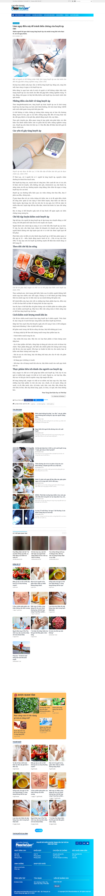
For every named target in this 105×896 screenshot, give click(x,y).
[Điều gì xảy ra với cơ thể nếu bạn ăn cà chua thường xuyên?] (21, 573)
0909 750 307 (58, 882)
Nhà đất (16, 854)
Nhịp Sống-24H (19, 15)
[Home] (12, 15)
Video (66, 15)
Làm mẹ (74, 857)
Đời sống (17, 856)
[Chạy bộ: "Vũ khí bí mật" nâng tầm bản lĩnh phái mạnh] (21, 647)
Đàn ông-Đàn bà (77, 854)
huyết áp (33, 404)
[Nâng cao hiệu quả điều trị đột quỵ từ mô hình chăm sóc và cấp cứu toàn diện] (46, 721)
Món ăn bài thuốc (19, 867)
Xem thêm (39, 830)
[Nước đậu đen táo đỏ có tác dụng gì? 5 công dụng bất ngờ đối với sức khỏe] (20, 725)
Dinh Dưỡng (59, 15)
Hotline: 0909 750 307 (36, 1)
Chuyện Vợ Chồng (37, 15)
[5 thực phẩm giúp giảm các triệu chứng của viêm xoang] (21, 598)
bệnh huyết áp (50, 404)
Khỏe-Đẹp (27, 15)
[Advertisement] (39, 678)
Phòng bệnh (16, 23)
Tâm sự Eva (56, 856)
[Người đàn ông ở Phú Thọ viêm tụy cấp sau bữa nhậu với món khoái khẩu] (21, 623)
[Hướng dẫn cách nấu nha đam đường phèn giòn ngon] (46, 702)
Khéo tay (17, 869)
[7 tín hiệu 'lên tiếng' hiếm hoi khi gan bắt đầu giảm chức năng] (39, 623)
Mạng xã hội (18, 857)
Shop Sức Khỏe (74, 15)
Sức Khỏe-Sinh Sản (49, 15)
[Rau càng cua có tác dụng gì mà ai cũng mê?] (26, 705)
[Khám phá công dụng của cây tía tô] (58, 702)
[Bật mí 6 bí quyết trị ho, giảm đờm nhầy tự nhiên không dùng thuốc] (39, 573)
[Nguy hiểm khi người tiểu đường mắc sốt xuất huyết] (23, 435)
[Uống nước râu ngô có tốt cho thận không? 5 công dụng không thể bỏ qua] (57, 573)
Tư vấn (74, 856)
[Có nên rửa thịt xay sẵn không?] (57, 623)
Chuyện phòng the (58, 854)
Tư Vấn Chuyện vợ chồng (60, 857)
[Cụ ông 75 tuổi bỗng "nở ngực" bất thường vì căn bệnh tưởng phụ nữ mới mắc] (23, 517)
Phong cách (37, 857)
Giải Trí (36, 854)
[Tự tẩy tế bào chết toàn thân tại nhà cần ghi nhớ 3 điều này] (21, 753)
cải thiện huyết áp (41, 404)
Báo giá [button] (57, 886)
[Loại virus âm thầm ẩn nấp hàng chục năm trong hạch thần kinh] (57, 598)
